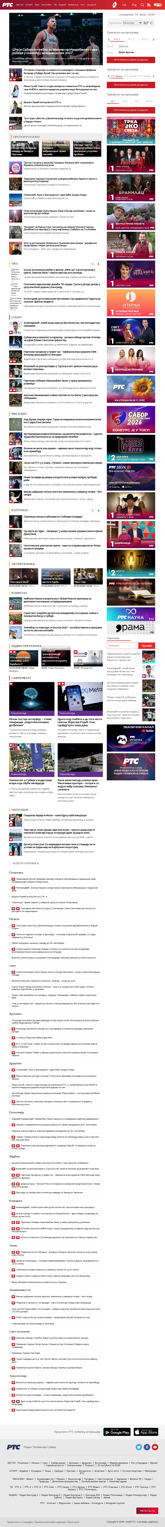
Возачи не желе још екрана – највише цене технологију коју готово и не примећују (63, 450)
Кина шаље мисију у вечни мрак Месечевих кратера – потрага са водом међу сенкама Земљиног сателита (78, 785)
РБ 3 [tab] (137, 101)
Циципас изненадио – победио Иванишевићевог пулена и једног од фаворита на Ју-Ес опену (55, 1262)
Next (153, 39)
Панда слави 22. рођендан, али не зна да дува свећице (121, 699)
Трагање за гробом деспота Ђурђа (52, 579)
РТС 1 (18, 1487)
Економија (16, 1112)
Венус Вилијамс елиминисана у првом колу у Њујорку (39, 1282)
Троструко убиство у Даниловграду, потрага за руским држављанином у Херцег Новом (55, 927)
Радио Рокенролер (136, 1495)
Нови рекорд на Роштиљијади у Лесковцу (33, 1323)
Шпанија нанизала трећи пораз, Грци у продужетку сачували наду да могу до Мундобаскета (56, 1230)
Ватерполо (85, 1470)
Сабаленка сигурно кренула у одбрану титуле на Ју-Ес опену (47, 1269)
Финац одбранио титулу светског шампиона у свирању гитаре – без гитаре (63, 493)
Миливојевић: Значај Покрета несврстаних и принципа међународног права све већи (55, 889)
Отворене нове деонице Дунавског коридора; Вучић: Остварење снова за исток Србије (54, 1147)
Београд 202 (93, 1495)
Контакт (51, 1503)
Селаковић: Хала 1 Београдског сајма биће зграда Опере (55, 194)
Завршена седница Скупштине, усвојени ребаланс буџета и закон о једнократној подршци (60, 180)
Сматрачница (74, 1465)
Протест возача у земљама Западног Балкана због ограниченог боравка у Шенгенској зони (59, 163)
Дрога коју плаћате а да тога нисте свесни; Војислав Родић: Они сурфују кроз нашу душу (80, 722)
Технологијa (17, 1376)
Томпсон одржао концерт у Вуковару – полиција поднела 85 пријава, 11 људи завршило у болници (54, 936)
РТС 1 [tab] (117, 39)
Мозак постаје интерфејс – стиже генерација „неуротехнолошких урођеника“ (30, 722)
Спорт (29, 5)
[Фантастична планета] (131, 216)
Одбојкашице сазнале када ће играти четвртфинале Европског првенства (123, 656)
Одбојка (58, 1470)
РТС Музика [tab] (144, 76)
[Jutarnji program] (131, 302)
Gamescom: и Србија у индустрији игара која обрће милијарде (30, 782)
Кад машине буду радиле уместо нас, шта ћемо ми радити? (45, 1410)
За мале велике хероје (93, 1481)
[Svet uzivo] (131, 331)
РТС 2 (28, 1487)
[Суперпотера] (131, 159)
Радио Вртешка (74, 1497)
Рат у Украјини (139, 1462)
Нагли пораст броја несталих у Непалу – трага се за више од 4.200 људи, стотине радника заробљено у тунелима (53, 988)
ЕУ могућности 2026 (109, 1465)
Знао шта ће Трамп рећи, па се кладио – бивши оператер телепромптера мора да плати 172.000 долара (56, 1310)
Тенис (13, 1246)
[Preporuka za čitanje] (131, 592)
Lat (124, 4)
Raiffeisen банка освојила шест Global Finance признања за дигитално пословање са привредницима (57, 600)
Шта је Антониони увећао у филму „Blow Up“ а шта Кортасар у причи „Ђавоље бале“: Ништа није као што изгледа (59, 271)
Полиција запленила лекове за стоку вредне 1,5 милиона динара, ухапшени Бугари (52, 1030)
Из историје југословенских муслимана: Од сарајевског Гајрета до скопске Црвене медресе (62, 300)
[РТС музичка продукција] (131, 738)
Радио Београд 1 (28, 1495)
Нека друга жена (19, 581)
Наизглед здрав (117, 1481)
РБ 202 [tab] (149, 101)
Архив (106, 1497)
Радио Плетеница (112, 1495)
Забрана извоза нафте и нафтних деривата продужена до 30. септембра (48, 1131)
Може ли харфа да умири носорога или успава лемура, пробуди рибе (60, 479)
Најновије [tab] (113, 638)
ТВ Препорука (23, 564)
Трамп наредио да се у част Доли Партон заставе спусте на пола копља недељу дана (54, 1360)
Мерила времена (119, 1462)
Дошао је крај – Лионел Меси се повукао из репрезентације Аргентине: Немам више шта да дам (56, 1185)
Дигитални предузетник (65, 1481)
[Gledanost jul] (131, 389)
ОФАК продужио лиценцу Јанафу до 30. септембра (38, 943)
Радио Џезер (93, 1497)
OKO (37, 5)
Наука (148, 1479)
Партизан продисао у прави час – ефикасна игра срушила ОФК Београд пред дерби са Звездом (60, 353)
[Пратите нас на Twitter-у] (139, 1447)
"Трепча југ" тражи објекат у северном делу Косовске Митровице (45, 902)
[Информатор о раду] (131, 766)
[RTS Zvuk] (131, 477)
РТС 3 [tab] (145, 39)
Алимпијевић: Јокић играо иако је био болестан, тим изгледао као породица (62, 324)
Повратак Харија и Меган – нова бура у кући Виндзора (55, 815)
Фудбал (14, 1156)
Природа (44, 1481)
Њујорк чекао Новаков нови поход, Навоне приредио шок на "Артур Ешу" (53, 1276)
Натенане (20, 810)
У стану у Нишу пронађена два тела (34, 1037)
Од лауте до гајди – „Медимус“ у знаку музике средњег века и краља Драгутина (63, 533)
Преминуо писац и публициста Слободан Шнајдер (53, 516)
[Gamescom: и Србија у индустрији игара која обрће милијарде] (31, 760)
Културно (19, 510)
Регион (14, 919)
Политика (16, 873)
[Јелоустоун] (131, 505)
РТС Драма (79, 1487)
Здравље (121, 1479)
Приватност (13, 1522)
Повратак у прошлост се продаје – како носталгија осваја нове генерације (53, 1302)
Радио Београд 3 (72, 1495)
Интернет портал (115, 1503)
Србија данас (58, 1462)
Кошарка (15, 1201)
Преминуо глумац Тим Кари (26, 1353)
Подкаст (89, 1465)
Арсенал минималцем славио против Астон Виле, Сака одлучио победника (61, 397)
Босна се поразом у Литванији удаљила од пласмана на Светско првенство (58, 1237)
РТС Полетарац (87, 1489)
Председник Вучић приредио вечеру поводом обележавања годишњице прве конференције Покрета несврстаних (54, 880)
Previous (108, 39)
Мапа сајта (147, 1510)
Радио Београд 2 (50, 1495)
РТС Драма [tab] (116, 76)
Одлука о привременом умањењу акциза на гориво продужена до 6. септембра (56, 1124)
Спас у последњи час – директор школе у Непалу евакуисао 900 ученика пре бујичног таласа (56, 1004)
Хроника (15, 1014)
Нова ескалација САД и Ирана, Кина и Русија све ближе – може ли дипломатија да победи (59, 212)
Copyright (27, 1522)
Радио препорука (26, 646)
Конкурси (97, 1503)
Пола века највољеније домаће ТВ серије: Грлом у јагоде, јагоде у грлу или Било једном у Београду (62, 286)
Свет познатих (19, 1332)
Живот (30, 1479)
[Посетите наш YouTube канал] (155, 1447)
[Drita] (131, 563)
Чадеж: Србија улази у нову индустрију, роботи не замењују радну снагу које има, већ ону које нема (55, 1138)
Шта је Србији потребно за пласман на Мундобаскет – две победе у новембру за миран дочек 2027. (54, 51)
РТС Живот (94, 1487)
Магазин (46, 5)
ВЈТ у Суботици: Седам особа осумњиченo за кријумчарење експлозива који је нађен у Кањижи (54, 1045)
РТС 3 (37, 1487)
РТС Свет (49, 1487)
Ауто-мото (113, 1470)
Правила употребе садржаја (49, 1522)
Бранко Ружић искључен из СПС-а (42, 102)
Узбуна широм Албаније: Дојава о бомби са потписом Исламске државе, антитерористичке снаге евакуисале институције (51, 950)
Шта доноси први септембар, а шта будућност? (19, 659)
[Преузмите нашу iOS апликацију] (146, 1432)
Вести (19, 5)
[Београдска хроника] (131, 360)
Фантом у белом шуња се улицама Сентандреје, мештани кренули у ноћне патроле (54, 957)
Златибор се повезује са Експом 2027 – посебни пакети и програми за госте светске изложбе (63, 629)
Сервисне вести (55, 1465)
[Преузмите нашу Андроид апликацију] (117, 1432)
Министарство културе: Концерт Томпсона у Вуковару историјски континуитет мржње (54, 1077)
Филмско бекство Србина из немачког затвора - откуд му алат (43, 980)
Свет (12, 966)
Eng (134, 4)
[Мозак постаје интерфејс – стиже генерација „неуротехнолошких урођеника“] (31, 699)
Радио (62, 5)
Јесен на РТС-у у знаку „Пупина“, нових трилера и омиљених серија (63, 462)
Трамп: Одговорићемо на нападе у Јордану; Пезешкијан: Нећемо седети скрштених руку (54, 996)
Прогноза (115, 23)
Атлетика (99, 1470)
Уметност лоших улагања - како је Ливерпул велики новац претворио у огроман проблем (87, 148)
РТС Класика (110, 1487)
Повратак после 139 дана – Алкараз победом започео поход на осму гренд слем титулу (54, 1253)
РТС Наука (63, 1487)
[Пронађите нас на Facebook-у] (147, 1447)
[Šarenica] (131, 534)
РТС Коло (126, 1487)
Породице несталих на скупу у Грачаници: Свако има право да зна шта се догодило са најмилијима (53, 910)
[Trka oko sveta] (131, 130)
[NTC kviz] (131, 274)
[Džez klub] (131, 448)
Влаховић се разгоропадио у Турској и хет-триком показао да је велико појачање (61, 368)
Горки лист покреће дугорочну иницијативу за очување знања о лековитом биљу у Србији (61, 614)
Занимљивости (20, 1290)
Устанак (79, 664)
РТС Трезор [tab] (130, 76)
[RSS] (149, 5)
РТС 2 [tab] (131, 39)
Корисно (19, 593)
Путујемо (89, 1479)
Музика (61, 1479)
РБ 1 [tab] (113, 101)
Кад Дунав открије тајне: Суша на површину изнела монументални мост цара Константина (62, 421)
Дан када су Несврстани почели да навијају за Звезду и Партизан (24, 149)
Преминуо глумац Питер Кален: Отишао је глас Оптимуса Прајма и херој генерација (50, 1345)
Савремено (21, 678)
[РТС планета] (114, 5)
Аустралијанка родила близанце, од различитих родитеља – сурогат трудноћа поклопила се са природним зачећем (63, 435)
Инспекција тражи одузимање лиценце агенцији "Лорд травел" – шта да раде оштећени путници (56, 1094)
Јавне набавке (81, 1503)
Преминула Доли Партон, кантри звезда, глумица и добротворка (49, 1367)
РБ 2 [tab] (125, 101)
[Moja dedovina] (131, 245)
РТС (83, 5)
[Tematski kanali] (131, 620)
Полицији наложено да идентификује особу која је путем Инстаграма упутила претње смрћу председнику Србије (55, 1021)
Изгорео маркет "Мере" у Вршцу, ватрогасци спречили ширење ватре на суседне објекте (55, 1054)
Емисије (73, 5)
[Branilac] (131, 187)
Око (14, 263)
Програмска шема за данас (131, 59)
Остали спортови (131, 1470)
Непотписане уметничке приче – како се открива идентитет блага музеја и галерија (62, 547)
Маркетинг (65, 1503)
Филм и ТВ (135, 1479)
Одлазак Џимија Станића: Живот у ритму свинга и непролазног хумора (52, 1338)
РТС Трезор (141, 1487)
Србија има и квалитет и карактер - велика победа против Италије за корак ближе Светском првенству (62, 339)
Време (153, 1462)
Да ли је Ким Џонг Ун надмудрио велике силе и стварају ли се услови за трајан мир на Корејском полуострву (59, 846)
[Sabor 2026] (131, 419)
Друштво (15, 1063)
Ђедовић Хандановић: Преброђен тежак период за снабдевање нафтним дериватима (55, 1119)
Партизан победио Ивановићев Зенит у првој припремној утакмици (58, 382)
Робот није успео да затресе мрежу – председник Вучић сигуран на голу (53, 1317)
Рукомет (71, 1470)
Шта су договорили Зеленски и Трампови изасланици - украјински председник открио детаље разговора (60, 244)
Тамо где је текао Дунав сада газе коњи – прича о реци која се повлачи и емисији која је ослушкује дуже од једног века (59, 831)
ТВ (55, 5)
